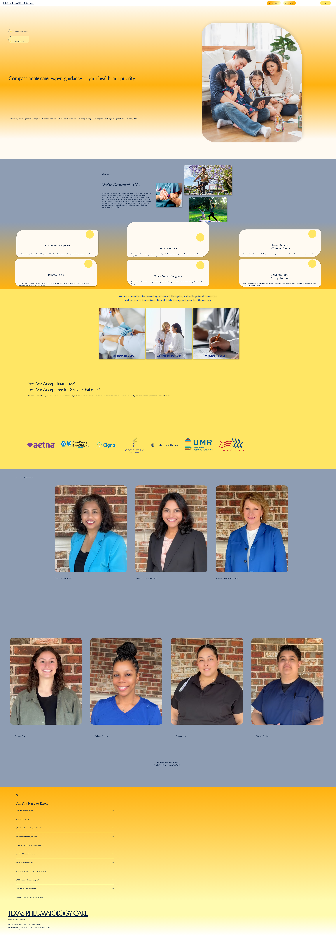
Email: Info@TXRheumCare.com (43, 927)
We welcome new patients (21, 31)
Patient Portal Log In (19, 41)
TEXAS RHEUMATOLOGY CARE (18, 3)
